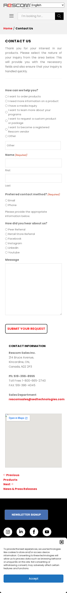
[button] (61, 542)
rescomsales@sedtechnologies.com (36, 399)
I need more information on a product (33, 101)
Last (8, 185)
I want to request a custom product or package (32, 121)
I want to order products (24, 96)
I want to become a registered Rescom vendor (28, 129)
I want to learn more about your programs (29, 112)
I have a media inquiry (22, 106)
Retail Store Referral (21, 234)
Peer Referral (16, 229)
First (8, 170)
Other (12, 136)
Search (59, 16)
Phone (12, 205)
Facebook (14, 238)
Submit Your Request (26, 328)
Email (11, 200)
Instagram (15, 243)
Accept (33, 578)
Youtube (14, 252)
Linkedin (13, 248)
